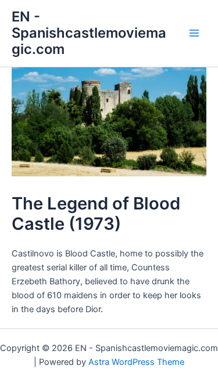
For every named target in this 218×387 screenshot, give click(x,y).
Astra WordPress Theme (136, 362)
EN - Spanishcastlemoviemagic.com (89, 33)
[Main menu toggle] (194, 33)
